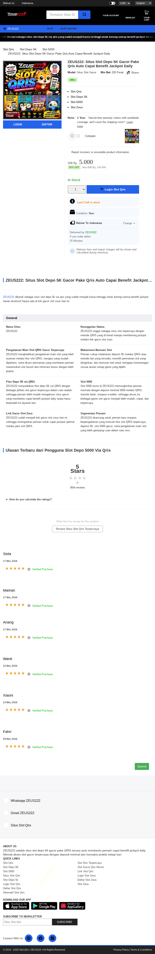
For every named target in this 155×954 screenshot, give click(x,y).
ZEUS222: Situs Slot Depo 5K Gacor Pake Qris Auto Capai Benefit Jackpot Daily (59, 53)
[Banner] (16, 13)
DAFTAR (47, 124)
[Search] (84, 14)
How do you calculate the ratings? (30, 499)
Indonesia (18, 3)
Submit (141, 766)
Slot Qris (8, 49)
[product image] (32, 89)
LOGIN (18, 124)
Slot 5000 (48, 49)
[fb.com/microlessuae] (40, 938)
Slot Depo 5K (28, 49)
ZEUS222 (8, 296)
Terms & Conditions (141, 949)
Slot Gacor (68, 28)
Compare (90, 135)
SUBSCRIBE (64, 922)
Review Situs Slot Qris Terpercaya (77, 528)
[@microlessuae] (28, 938)
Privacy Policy (121, 949)
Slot (50, 28)
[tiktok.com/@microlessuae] (52, 938)
